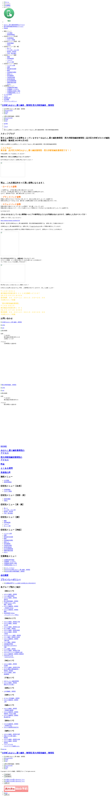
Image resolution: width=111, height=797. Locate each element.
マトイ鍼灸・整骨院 (10, 642)
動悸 (8, 70)
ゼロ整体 (9, 33)
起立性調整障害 (11, 80)
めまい (9, 84)
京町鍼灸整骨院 (8, 644)
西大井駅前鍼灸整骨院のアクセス (13, 26)
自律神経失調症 (11, 72)
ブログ (6, 96)
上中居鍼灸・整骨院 (10, 691)
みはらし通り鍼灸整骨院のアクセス (14, 24)
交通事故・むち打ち (13, 89)
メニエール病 (11, 65)
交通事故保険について (13, 92)
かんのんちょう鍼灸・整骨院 (12, 635)
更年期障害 (10, 75)
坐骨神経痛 (10, 58)
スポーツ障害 (11, 39)
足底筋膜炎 (10, 38)
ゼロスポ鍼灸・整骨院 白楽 (12, 627)
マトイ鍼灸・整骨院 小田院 (12, 637)
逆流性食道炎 (11, 79)
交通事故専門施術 (12, 87)
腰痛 (8, 57)
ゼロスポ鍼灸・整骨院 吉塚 (12, 739)
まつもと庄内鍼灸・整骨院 (12, 698)
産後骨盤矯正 (11, 34)
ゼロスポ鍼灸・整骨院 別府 (12, 734)
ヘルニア (9, 60)
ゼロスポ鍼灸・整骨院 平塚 (12, 650)
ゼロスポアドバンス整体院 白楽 (13, 652)
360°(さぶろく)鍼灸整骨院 (11, 681)
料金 (3, 464)
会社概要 (6, 99)
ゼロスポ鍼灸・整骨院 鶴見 (12, 630)
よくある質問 (8, 94)
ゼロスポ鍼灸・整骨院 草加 (12, 667)
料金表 (6, 28)
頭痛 (8, 67)
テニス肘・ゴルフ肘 (13, 50)
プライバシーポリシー (10, 101)
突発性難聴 (10, 43)
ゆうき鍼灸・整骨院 (10, 628)
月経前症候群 (11, 77)
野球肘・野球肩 (11, 51)
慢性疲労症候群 (11, 68)
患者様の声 (7, 98)
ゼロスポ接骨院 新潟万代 (11, 727)
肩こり (9, 48)
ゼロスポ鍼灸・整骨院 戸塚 (12, 621)
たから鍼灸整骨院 (9, 596)
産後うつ (9, 74)
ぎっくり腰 (10, 62)
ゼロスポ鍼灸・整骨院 (10, 594)
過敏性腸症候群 (11, 82)
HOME (6, 123)
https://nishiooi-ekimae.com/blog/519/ (10, 220)
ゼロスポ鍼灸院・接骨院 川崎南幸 (14, 654)
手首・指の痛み (11, 53)
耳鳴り (9, 45)
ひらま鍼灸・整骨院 (10, 649)
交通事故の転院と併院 (13, 91)
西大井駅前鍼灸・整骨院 (11, 601)
